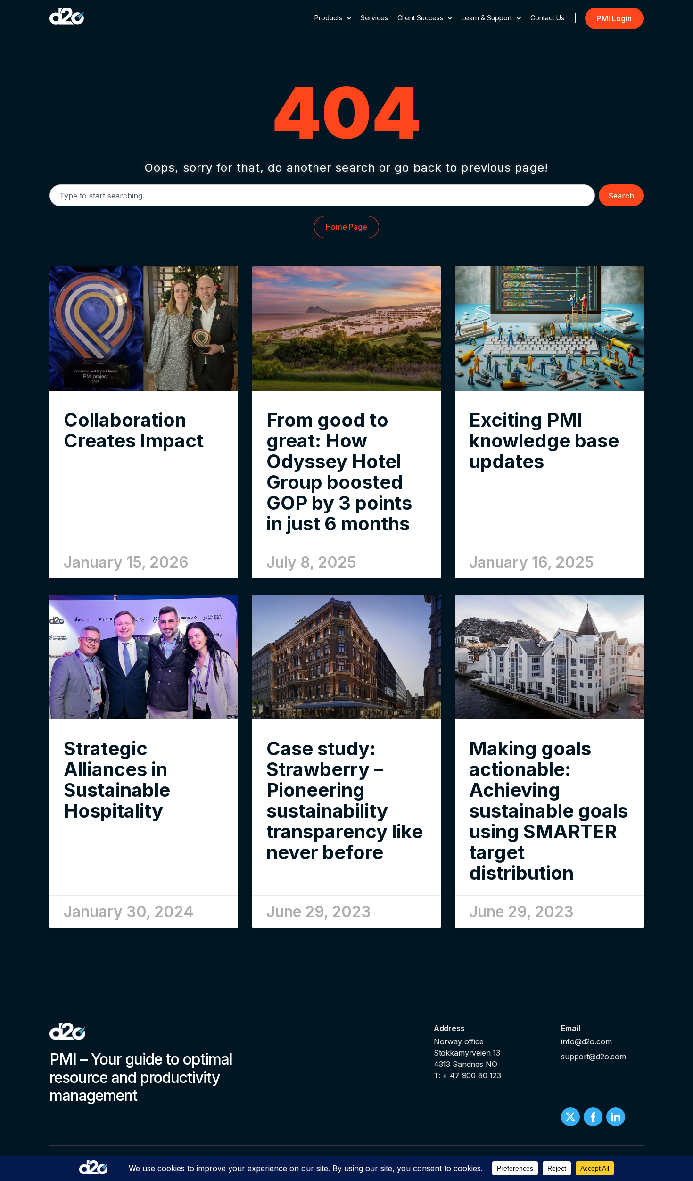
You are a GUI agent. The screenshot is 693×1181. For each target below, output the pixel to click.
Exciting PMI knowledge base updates (544, 440)
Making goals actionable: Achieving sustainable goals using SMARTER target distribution (548, 810)
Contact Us (547, 18)
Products (328, 18)
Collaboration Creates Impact (134, 430)
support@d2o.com (593, 1056)
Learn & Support (487, 18)
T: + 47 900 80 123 (467, 1075)
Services (374, 18)
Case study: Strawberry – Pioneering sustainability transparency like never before (344, 800)
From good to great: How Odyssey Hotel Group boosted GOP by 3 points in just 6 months (339, 471)
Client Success (420, 18)
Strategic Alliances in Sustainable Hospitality (117, 779)
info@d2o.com (586, 1041)
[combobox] (322, 195)
